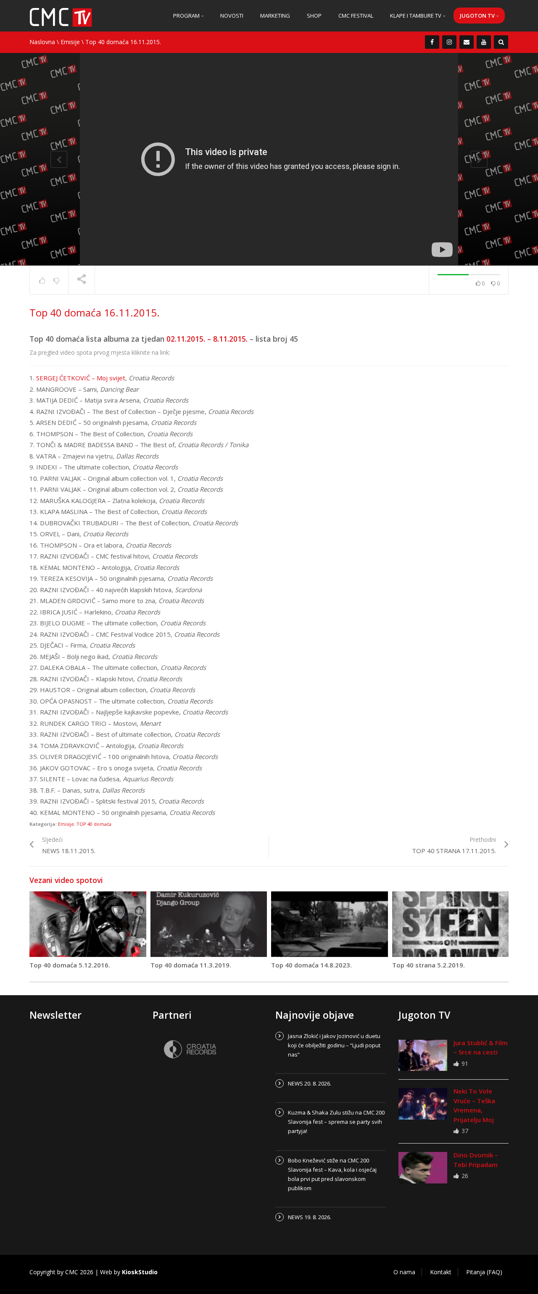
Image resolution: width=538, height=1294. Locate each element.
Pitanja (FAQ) (484, 1272)
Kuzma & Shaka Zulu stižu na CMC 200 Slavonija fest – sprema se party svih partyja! (336, 1122)
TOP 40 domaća (93, 824)
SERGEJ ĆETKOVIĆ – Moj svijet (80, 378)
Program (187, 15)
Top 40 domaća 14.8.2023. (311, 965)
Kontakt (440, 1272)
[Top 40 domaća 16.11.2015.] (60, 17)
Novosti (231, 15)
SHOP (314, 15)
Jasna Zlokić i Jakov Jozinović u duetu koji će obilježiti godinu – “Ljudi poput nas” (334, 1045)
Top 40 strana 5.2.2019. (428, 965)
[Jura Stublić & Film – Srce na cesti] (422, 1055)
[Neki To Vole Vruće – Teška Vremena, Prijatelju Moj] (422, 1103)
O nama (404, 1272)
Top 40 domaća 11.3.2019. (190, 965)
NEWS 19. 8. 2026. (309, 1217)
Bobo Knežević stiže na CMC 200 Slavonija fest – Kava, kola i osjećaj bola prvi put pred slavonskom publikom (332, 1174)
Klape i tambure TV (416, 15)
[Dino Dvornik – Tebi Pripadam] (422, 1167)
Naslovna (42, 42)
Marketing (275, 15)
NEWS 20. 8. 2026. (309, 1083)
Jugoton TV (478, 15)
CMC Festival (355, 15)
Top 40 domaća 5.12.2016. (69, 965)
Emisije (70, 42)
